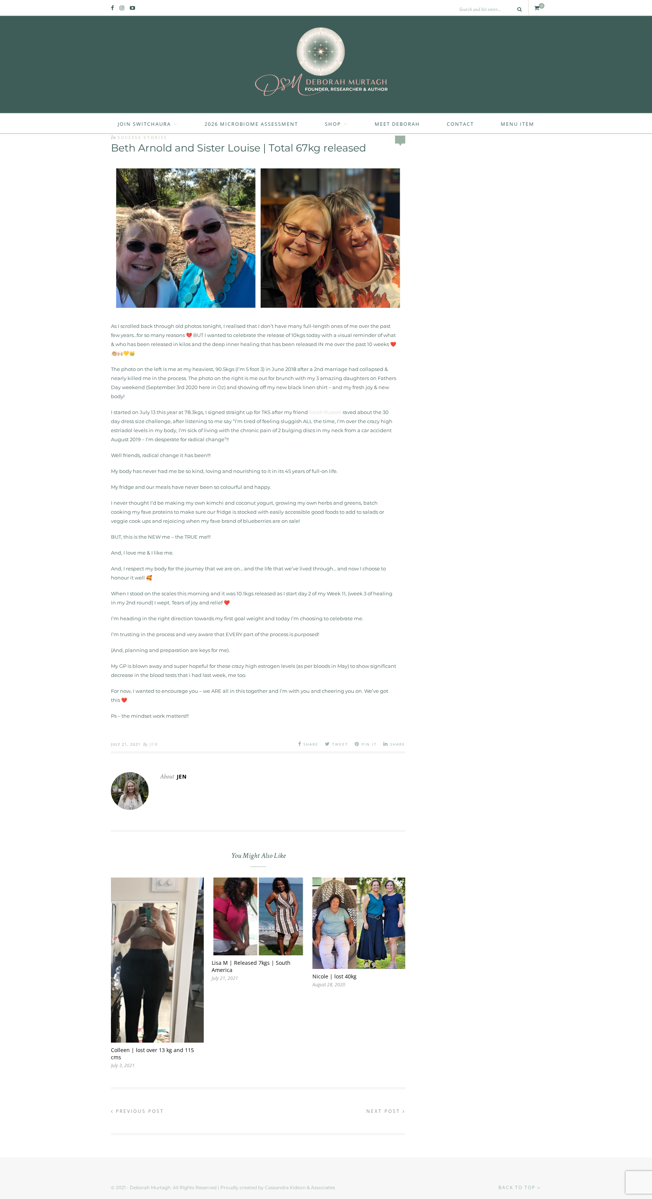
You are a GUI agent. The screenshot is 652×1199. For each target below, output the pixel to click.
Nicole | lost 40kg (334, 976)
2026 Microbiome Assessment (251, 124)
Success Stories (142, 137)
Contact (460, 124)
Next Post (384, 1111)
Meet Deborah (397, 124)
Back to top (517, 1187)
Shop (333, 124)
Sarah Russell (325, 412)
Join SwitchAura (144, 124)
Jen (153, 744)
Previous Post (139, 1111)
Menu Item (517, 124)
